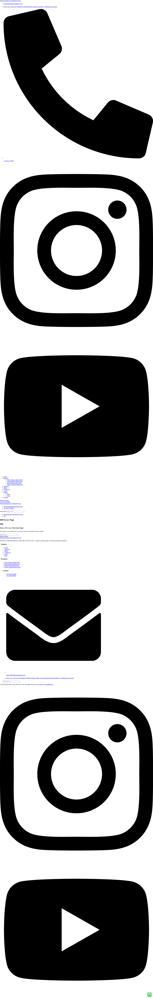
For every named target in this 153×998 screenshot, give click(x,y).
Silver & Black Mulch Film (14, 480)
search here (3, 511)
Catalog (6, 497)
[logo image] (10, 503)
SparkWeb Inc (49, 684)
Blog (8, 494)
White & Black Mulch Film (14, 481)
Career (5, 491)
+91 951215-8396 (5, 502)
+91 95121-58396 (9, 161)
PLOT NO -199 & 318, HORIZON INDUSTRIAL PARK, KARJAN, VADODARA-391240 (30, 7)
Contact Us (7, 489)
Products (6, 478)
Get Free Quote (4, 500)
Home (5, 476)
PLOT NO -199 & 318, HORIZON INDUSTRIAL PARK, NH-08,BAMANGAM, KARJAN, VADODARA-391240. (40, 678)
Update (6, 492)
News (8, 496)
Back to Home (4, 536)
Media (5, 488)
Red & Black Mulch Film (14, 483)
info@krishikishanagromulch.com (13, 4)
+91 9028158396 (11, 575)
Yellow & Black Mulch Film (15, 484)
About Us (6, 486)
